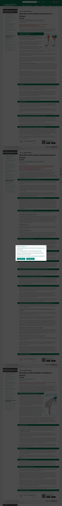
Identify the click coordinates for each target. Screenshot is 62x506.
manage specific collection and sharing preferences (37, 256)
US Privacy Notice (39, 248)
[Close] (45, 246)
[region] (31, 253)
